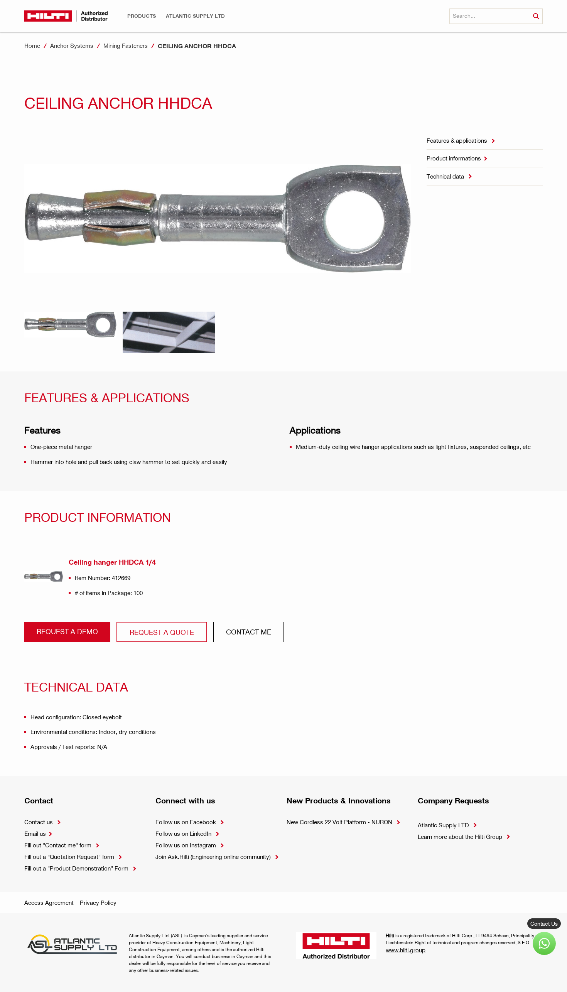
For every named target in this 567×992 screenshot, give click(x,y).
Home (32, 45)
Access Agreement (49, 902)
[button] (141, 16)
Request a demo (67, 631)
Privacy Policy (98, 902)
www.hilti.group (405, 949)
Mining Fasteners (125, 45)
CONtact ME (248, 632)
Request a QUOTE (162, 632)
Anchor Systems (71, 45)
